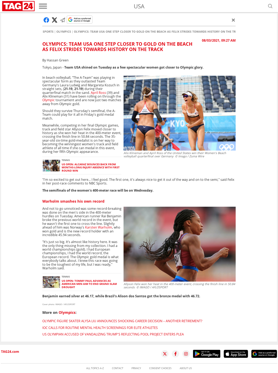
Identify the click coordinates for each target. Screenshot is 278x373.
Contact (117, 368)
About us (186, 368)
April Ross (98, 92)
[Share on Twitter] (54, 20)
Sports (48, 31)
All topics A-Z (95, 368)
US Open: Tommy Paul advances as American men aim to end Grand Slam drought (89, 284)
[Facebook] (175, 353)
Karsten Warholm (98, 227)
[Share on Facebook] (46, 20)
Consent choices (160, 368)
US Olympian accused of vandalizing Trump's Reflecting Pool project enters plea (113, 334)
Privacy (136, 368)
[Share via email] (63, 20)
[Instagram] (186, 353)
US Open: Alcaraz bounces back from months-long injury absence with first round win (91, 167)
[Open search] (270, 6)
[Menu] (43, 6)
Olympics (63, 31)
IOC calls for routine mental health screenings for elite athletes (100, 327)
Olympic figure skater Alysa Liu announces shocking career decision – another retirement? (122, 321)
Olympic (48, 100)
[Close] (233, 20)
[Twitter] (165, 353)
